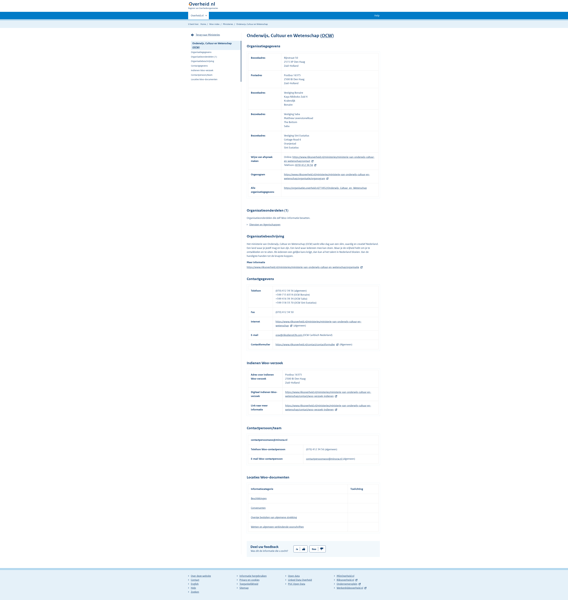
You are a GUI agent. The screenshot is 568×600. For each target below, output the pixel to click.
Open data (294, 576)
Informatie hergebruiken (253, 576)
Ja (297, 549)
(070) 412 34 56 (304, 165)
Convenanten (258, 508)
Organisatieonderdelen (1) (204, 56)
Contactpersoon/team (201, 74)
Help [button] (377, 15)
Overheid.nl (197, 16)
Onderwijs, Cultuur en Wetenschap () (212, 45)
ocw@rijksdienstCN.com (289, 335)
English (195, 584)
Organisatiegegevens (201, 52)
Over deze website (201, 576)
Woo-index (214, 24)
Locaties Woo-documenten (204, 79)
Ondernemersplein (347, 584)
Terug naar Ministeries (208, 34)
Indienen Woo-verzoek (202, 70)
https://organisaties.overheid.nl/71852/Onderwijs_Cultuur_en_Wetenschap (325, 188)
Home (203, 24)
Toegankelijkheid (248, 584)
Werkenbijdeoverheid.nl (350, 588)
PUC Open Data (296, 584)
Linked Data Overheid (300, 580)
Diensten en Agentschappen (264, 224)
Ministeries (228, 24)
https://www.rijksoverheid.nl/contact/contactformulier (305, 344)
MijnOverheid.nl (345, 576)
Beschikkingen (259, 498)
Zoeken (195, 591)
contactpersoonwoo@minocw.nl (324, 458)
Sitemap (244, 588)
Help (193, 588)
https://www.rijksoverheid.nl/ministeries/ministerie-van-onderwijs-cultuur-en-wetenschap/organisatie (303, 267)
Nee (314, 549)
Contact (195, 580)
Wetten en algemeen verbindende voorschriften (277, 526)
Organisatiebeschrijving (202, 61)
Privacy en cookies (249, 580)
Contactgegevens (199, 65)
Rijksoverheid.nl (345, 580)
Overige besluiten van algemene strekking (274, 517)
